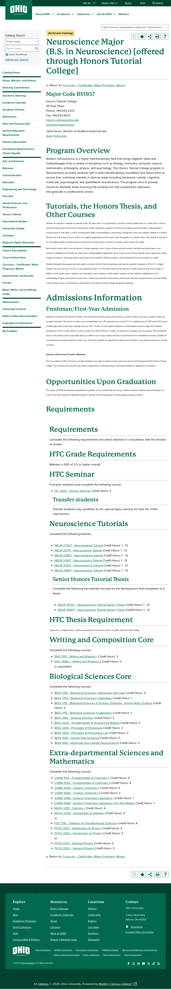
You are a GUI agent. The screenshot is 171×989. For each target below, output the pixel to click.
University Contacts (14, 309)
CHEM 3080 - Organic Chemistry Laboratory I (84, 798)
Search (159, 3)
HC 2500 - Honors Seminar (72, 491)
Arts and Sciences (13, 161)
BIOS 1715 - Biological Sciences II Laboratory (83, 713)
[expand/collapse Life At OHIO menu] (114, 14)
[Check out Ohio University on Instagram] (133, 963)
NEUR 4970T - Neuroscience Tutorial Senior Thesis (91, 605)
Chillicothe (94, 915)
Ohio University (28, 962)
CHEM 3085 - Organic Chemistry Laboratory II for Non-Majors (94, 803)
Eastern (92, 921)
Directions (137, 927)
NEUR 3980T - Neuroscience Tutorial (78, 570)
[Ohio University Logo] (18, 14)
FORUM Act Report (110, 950)
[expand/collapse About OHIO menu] (52, 14)
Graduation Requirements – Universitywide (19, 151)
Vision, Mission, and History (19, 80)
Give (142, 3)
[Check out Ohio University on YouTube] (143, 963)
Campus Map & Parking (26, 939)
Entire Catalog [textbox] (13, 41)
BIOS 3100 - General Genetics (74, 718)
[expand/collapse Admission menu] (92, 14)
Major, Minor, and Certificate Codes (20, 292)
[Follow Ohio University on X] (148, 963)
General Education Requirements (14, 133)
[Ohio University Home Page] (21, 950)
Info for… (88, 3)
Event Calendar (59, 908)
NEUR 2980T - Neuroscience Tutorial (78, 555)
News (53, 921)
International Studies (15, 221)
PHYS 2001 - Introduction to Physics (78, 828)
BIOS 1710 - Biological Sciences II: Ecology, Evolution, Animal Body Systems (103, 703)
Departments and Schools (18, 276)
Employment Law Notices (87, 950)
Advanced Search (16, 59)
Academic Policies (14, 110)
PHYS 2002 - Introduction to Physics (78, 833)
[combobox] (135, 27)
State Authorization (112, 954)
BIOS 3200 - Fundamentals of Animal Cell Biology (87, 723)
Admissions (10, 117)
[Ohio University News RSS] (158, 963)
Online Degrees (22, 927)
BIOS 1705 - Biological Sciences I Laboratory (83, 698)
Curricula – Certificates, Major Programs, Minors (21, 267)
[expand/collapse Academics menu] (73, 14)
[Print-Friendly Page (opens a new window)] (157, 36)
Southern (93, 933)
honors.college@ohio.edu (62, 120)
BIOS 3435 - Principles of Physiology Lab (81, 733)
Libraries (55, 927)
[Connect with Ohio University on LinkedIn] (138, 963)
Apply (128, 3)
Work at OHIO (58, 933)
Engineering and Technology (19, 189)
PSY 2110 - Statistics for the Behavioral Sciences (85, 823)
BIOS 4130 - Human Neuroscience (76, 738)
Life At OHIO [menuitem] (104, 14)
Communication (12, 175)
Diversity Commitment (16, 87)
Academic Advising (14, 96)
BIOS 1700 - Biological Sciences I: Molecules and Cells (89, 693)
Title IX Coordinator (133, 954)
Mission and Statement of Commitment (139, 950)
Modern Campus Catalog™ (116, 984)
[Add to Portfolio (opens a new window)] (142, 36)
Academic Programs (24, 921)
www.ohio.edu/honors (60, 125)
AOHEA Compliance (63, 950)
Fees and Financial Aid (16, 124)
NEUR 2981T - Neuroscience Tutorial (78, 560)
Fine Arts (8, 196)
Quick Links (108, 3)
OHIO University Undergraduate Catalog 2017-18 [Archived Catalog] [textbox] (134, 27)
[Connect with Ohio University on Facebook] (128, 963)
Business (8, 168)
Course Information (14, 257)
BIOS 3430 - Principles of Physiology (78, 728)
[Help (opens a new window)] (165, 36)
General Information (15, 142)
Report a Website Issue (63, 939)
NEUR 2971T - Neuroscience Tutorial (78, 550)
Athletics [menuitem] (124, 14)
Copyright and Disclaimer (18, 323)
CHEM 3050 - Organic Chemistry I (76, 788)
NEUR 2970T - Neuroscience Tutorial (78, 545)
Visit (15, 933)
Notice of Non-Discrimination (20, 316)
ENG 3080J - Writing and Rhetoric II (77, 661)
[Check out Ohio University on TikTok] (153, 963)
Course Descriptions (15, 250)
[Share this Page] (149, 36)
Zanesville (94, 939)
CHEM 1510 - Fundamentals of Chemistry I (81, 778)
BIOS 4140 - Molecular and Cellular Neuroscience (86, 743)
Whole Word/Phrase (18, 54)
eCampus (8, 235)
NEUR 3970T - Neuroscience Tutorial (78, 565)
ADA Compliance (43, 950)
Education (8, 182)
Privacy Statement (91, 954)
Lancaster (93, 927)
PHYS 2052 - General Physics (74, 848)
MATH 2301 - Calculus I (69, 808)
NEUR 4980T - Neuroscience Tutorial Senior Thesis (91, 610)
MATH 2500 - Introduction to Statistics (79, 813)
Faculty (7, 283)
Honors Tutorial (12, 214)
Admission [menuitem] (83, 14)
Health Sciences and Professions (15, 205)
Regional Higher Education (18, 242)
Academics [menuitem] (63, 14)
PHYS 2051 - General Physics (73, 843)
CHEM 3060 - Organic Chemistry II (77, 793)
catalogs (43, 984)
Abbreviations (11, 302)
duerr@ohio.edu (56, 136)
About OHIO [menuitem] (43, 14)
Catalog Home (11, 72)
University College (14, 228)
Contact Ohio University (139, 932)
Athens (92, 908)
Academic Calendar (14, 103)
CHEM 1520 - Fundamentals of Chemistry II (82, 783)
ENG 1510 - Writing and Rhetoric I (75, 656)
